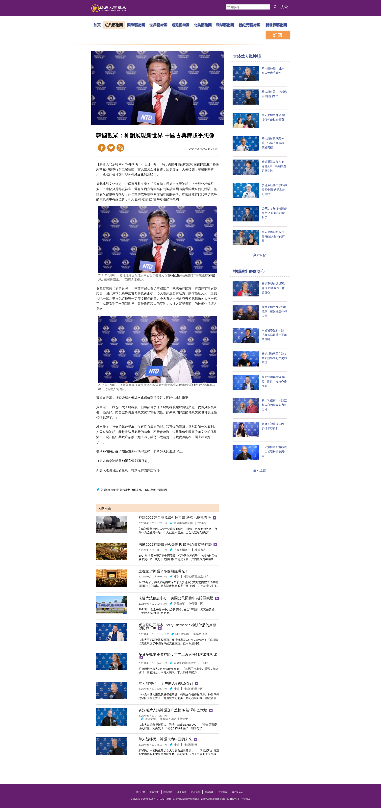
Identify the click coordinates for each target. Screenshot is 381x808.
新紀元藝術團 (249, 25)
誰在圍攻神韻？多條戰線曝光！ (164, 571)
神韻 (177, 164)
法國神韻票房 (182, 549)
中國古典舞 (133, 293)
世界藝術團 (158, 25)
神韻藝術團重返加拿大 (197, 576)
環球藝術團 (225, 25)
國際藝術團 (136, 25)
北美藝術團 (203, 25)
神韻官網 (128, 461)
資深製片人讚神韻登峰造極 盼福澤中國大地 (173, 710)
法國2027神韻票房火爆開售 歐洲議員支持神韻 (175, 544)
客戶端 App (237, 792)
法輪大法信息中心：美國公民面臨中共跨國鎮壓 (176, 598)
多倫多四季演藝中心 (186, 663)
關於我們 (140, 792)
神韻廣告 (200, 549)
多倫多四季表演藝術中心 (175, 718)
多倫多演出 (200, 634)
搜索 (284, 7)
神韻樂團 (172, 189)
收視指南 (154, 792)
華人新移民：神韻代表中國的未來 (165, 739)
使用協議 (181, 792)
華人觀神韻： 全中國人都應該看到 (166, 683)
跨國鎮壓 (179, 603)
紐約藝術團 (114, 25)
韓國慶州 (206, 164)
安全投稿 (195, 792)
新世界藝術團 (276, 25)
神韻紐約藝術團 (114, 451)
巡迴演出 (203, 523)
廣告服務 (209, 792)
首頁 (97, 25)
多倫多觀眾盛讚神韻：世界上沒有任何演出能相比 (178, 654)
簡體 (120, 148)
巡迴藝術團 (181, 25)
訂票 (278, 35)
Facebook (102, 148)
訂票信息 (141, 461)
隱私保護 (168, 792)
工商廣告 (222, 792)
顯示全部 (259, 255)
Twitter (111, 148)
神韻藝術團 (196, 603)
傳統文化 (137, 174)
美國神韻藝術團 (183, 523)
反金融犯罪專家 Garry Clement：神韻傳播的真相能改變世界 (177, 627)
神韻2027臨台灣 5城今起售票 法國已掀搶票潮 (175, 517)
